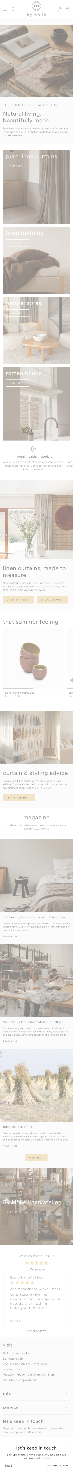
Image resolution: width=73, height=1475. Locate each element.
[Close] (66, 1443)
